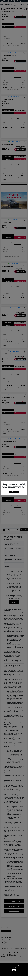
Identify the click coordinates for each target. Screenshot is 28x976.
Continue (14, 491)
